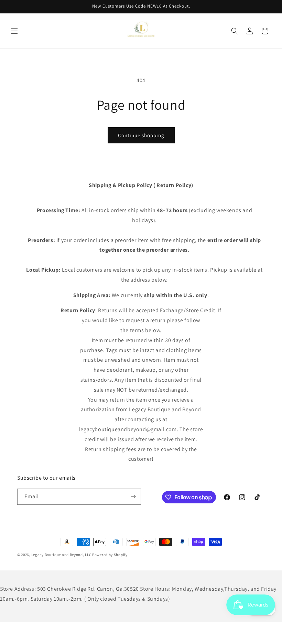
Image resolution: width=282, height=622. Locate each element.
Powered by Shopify (110, 554)
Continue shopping (141, 135)
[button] (14, 31)
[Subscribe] (133, 497)
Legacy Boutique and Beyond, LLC (61, 554)
